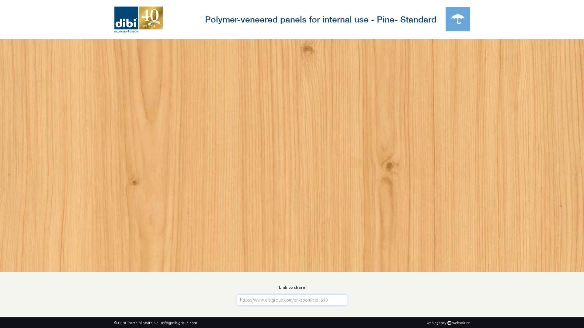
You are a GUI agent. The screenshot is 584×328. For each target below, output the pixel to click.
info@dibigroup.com (179, 323)
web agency (437, 323)
